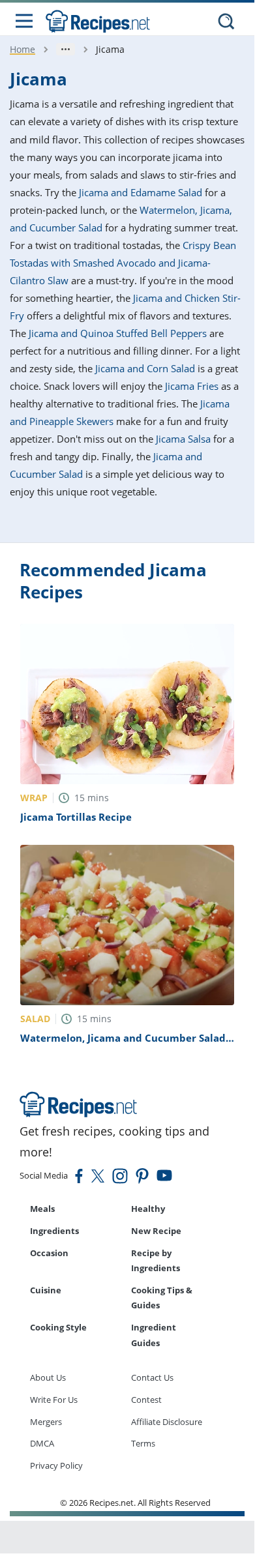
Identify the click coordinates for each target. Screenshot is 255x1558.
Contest (146, 1399)
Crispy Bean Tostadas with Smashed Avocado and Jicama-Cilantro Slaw (123, 263)
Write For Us (54, 1399)
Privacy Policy (56, 1465)
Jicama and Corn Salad (145, 368)
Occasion (49, 1253)
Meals (42, 1208)
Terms (143, 1443)
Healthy (148, 1208)
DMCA (42, 1443)
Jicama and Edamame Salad (140, 192)
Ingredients (54, 1231)
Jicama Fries (191, 385)
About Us (48, 1377)
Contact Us (152, 1377)
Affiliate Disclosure (166, 1422)
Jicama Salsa (183, 438)
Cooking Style (58, 1327)
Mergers (46, 1422)
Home (22, 49)
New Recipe (156, 1231)
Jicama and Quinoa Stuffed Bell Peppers (118, 333)
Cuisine (45, 1290)
